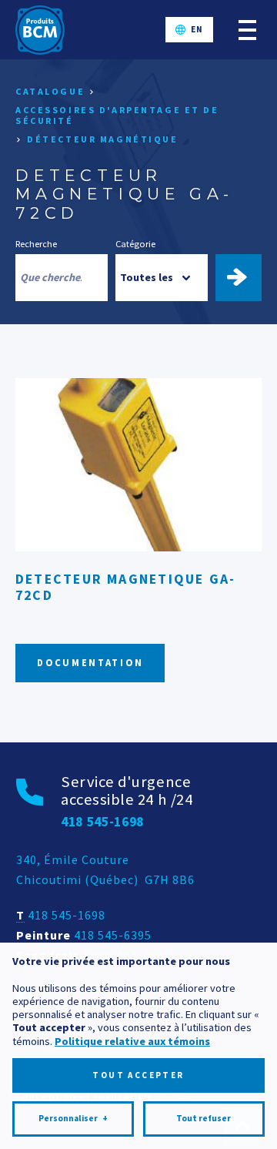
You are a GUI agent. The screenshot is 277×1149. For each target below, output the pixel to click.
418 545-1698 (66, 915)
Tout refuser (203, 1118)
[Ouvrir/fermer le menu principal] (247, 29)
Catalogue (50, 91)
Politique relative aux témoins (132, 1041)
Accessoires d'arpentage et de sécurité (117, 115)
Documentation (90, 662)
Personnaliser (73, 1118)
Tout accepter (138, 1075)
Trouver (245, 277)
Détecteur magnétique (102, 139)
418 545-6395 (113, 935)
